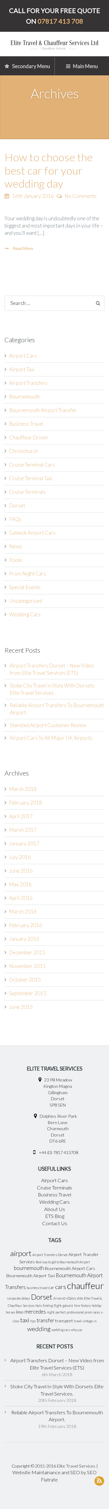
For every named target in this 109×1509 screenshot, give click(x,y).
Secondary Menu (30, 66)
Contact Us (54, 1223)
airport (20, 1253)
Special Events (25, 587)
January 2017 (24, 843)
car (51, 1287)
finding (48, 1305)
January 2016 (24, 939)
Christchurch (23, 451)
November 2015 (27, 966)
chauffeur (85, 1285)
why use (76, 1330)
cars (60, 1286)
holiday (96, 1305)
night (50, 1312)
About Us (54, 1209)
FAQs (15, 519)
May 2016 (20, 884)
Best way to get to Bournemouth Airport (63, 1262)
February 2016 (25, 925)
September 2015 (27, 993)
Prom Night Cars (27, 573)
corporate (14, 1298)
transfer (45, 1320)
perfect (60, 1312)
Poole (15, 560)
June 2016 (21, 871)
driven (57, 1298)
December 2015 (27, 952)
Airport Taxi (22, 369)
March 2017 (23, 830)
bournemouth (29, 1268)
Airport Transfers (28, 383)
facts (38, 1305)
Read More (22, 248)
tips (33, 1321)
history (86, 1305)
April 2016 (21, 898)
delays (25, 1298)
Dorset (17, 505)
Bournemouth (24, 396)
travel (78, 1321)
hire (77, 1305)
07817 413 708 (60, 21)
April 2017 (21, 816)
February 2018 (25, 802)
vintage (88, 1321)
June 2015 (21, 1007)
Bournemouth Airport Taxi (30, 1275)
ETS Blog (54, 1216)
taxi (24, 1320)
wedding (39, 1328)
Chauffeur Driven (28, 437)
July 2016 (20, 857)
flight (57, 1305)
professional (75, 1312)
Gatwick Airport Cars (32, 533)
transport (64, 1320)
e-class (69, 1298)
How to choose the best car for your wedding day (49, 170)
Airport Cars (23, 356)
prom (88, 1312)
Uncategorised (25, 601)
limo (20, 1311)
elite (80, 1298)
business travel (37, 1288)
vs (95, 1321)
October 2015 (25, 979)
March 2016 (23, 911)
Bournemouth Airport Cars (70, 1268)
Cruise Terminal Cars (32, 464)
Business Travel (26, 424)
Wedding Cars (25, 614)
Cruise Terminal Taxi (30, 478)
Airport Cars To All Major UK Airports (51, 738)
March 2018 (23, 789)
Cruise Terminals (27, 492)
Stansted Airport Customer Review (48, 725)
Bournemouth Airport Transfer (43, 410)
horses (10, 1312)
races (96, 1312)
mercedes (35, 1312)
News (15, 546)
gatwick (67, 1305)
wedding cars (60, 1330)
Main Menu (85, 66)
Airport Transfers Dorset (50, 1255)
